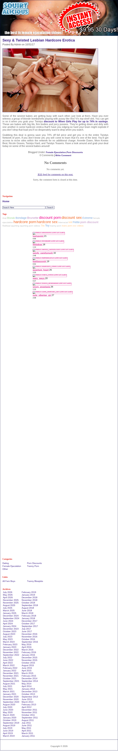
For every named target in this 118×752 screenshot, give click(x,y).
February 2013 (29, 704)
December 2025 (11, 600)
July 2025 (7, 608)
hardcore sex (47, 222)
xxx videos (78, 225)
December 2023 (11, 629)
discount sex (71, 218)
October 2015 (28, 662)
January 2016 (28, 655)
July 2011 (26, 723)
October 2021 (9, 678)
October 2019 (9, 720)
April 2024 (8, 623)
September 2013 (30, 696)
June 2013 (27, 699)
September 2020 (11, 702)
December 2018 (29, 597)
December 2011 (29, 710)
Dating (5, 563)
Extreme (87, 217)
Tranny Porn (33, 566)
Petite (76, 222)
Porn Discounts (75, 152)
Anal (4, 218)
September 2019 (11, 723)
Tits (43, 225)
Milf (70, 222)
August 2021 (9, 683)
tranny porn (55, 225)
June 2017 (27, 631)
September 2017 (30, 626)
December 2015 (29, 657)
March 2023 (9, 642)
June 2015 (27, 668)
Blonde (11, 218)
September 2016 (30, 642)
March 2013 (27, 702)
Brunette (32, 217)
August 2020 (9, 704)
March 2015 (27, 673)
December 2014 (29, 678)
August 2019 (9, 725)
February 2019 (29, 592)
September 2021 (11, 681)
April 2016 (26, 647)
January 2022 (9, 670)
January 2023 (9, 647)
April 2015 (26, 670)
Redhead (6, 226)
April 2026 (8, 597)
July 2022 (7, 657)
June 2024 (8, 621)
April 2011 (26, 730)
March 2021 (9, 691)
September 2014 (30, 681)
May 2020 (8, 712)
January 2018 (28, 618)
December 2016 (29, 634)
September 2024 (11, 618)
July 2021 (7, 686)
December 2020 (11, 696)
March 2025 (9, 610)
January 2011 (28, 736)
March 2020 (9, 715)
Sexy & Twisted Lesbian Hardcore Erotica (38, 40)
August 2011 (28, 720)
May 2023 (8, 639)
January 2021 (9, 694)
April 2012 (26, 707)
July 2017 (26, 629)
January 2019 (28, 595)
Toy (47, 225)
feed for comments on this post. (55, 174)
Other (5, 569)
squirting (15, 225)
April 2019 (8, 733)
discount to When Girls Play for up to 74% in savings (76, 121)
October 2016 (28, 639)
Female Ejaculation (56, 152)
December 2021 (11, 673)
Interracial (63, 222)
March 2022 (9, 665)
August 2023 (9, 634)
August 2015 (28, 665)
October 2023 (9, 631)
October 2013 (28, 694)
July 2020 (7, 707)
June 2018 (27, 610)
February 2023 (10, 644)
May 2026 (8, 595)
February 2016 (29, 652)
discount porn (50, 217)
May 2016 (26, 644)
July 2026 (7, 592)
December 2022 (11, 649)
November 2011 (29, 712)
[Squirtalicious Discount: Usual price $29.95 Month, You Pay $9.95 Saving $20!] (59, 34)
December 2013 (29, 691)
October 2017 (28, 623)
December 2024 (11, 615)
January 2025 (9, 613)
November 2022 (11, 652)
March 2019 (9, 736)
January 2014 (28, 689)
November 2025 (11, 602)
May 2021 (8, 689)
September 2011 (30, 717)
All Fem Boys (8, 581)
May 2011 (26, 728)
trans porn (67, 225)
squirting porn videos (30, 225)
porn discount (89, 222)
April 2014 (26, 686)
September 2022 (11, 655)
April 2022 (8, 662)
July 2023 (7, 636)
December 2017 (29, 621)
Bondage (21, 217)
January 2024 (9, 626)
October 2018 (28, 602)
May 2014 (26, 683)
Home (5, 201)
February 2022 (10, 668)
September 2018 (30, 605)
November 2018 (29, 600)
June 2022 (8, 660)
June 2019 (8, 730)
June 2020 (8, 710)
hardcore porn (25, 222)
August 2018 (28, 608)
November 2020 (11, 699)
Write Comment (63, 155)
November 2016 (29, 636)
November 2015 (29, 660)
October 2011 (28, 715)
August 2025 (9, 605)
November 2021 (11, 676)
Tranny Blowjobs (35, 581)
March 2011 (27, 733)
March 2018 (27, 613)
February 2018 (29, 615)
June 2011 (27, 725)
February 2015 (29, 676)
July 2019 (7, 728)
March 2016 (27, 649)
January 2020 (9, 717)
